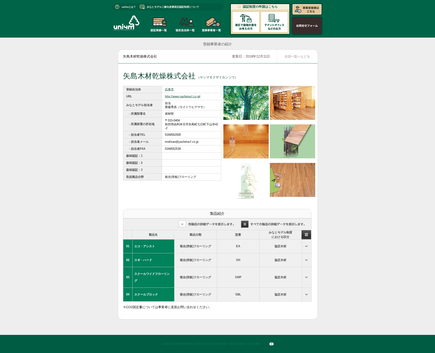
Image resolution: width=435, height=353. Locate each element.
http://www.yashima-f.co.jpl (182, 96)
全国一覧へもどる (297, 56)
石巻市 (169, 89)
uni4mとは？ (129, 6)
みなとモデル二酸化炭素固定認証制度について (173, 6)
